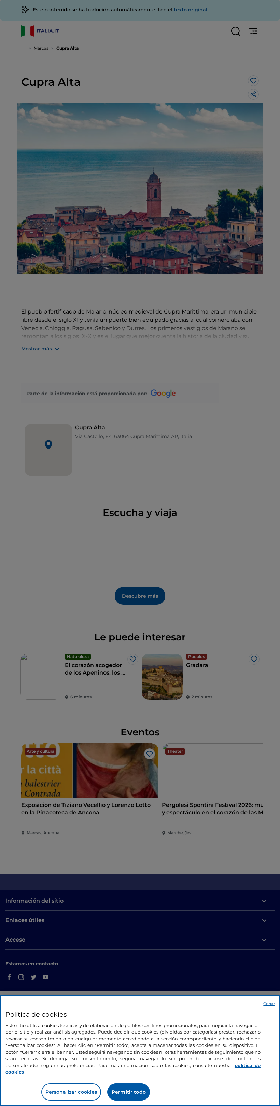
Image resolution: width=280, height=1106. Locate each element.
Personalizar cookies (71, 1092)
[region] (140, 1050)
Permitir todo (129, 1092)
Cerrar (269, 1003)
